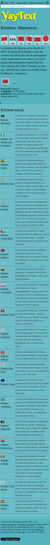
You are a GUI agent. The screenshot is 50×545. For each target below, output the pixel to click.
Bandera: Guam (8, 384)
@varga (22, 532)
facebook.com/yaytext (26, 524)
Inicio (6, 3)
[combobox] (25, 6)
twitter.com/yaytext (8, 524)
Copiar (14, 83)
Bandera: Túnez (8, 314)
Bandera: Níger (7, 183)
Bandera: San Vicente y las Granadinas (6, 142)
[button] (2, 2)
